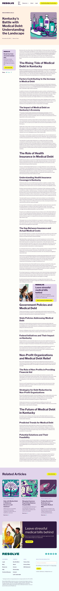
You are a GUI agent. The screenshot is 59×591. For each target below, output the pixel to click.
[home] (8, 3)
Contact (15, 572)
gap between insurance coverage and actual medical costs (38, 255)
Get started (29, 541)
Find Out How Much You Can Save (48, 3)
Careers (15, 567)
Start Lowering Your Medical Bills (44, 300)
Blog (3, 564)
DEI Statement (27, 567)
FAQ (3, 569)
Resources (4, 567)
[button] (25, 3)
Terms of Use (27, 561)
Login (36, 3)
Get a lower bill (8, 67)
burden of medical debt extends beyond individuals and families (34, 112)
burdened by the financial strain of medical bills (45, 53)
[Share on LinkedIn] (9, 72)
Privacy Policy (27, 564)
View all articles (51, 474)
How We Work (19, 3)
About (31, 3)
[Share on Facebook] (11, 72)
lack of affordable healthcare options (41, 85)
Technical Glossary (6, 572)
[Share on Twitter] (6, 72)
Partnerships (16, 569)
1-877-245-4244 (17, 574)
